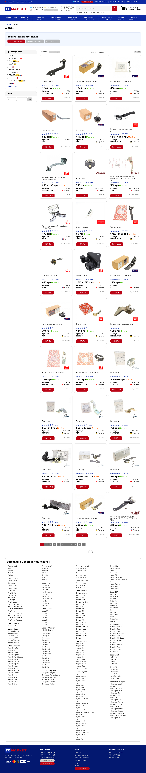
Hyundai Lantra (81, 622)
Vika (10, 83)
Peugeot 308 (80, 653)
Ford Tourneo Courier (15, 606)
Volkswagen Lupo (116, 700)
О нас (77, 766)
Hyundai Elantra (81, 597)
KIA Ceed (113, 599)
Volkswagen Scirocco (117, 709)
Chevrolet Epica (81, 571)
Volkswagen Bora (115, 686)
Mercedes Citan (115, 629)
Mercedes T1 (114, 642)
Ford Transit (12, 611)
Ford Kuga (11, 600)
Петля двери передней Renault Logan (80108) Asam (55, 227)
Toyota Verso (80, 737)
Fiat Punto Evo (47, 599)
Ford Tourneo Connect (15, 604)
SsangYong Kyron (48, 679)
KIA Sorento (114, 614)
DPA (10, 67)
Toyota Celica (80, 694)
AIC (10, 56)
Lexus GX (45, 618)
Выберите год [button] (51, 41)
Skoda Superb (114, 678)
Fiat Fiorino (45, 590)
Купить (48, 98)
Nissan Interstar (13, 631)
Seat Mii (112, 662)
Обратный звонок (51, 10)
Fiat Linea (45, 594)
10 (79, 544)
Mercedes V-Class (116, 645)
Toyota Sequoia (81, 723)
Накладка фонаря (48, 130)
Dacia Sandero (13, 585)
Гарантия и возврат (116, 2)
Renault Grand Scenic (15, 657)
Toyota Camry (80, 690)
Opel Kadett (46, 649)
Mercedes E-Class (116, 631)
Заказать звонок (47, 760)
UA (78, 2)
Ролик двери (80, 178)
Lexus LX (45, 622)
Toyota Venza (80, 735)
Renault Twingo (13, 682)
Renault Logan (13, 666)
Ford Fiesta (12, 593)
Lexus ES (45, 613)
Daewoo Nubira (81, 585)
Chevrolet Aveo (81, 568)
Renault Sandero (13, 673)
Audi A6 (10, 575)
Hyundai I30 (80, 611)
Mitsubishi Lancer (48, 630)
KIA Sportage (114, 619)
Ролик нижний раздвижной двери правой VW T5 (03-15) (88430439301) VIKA (123, 518)
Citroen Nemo (114, 586)
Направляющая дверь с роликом (121, 324)
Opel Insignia (46, 647)
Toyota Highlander (82, 703)
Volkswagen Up (115, 718)
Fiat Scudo (45, 603)
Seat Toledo (114, 664)
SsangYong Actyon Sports (51, 675)
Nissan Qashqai (13, 642)
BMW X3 (44, 577)
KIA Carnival (114, 596)
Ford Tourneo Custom (15, 609)
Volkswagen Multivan (117, 702)
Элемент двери (47, 81)
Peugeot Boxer (81, 664)
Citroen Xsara (114, 589)
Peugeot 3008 (81, 648)
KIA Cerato (113, 601)
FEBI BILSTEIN (14, 69)
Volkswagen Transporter (118, 715)
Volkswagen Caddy (116, 688)
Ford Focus (12, 595)
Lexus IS (45, 620)
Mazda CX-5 (12, 626)
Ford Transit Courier (14, 615)
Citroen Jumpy (115, 584)
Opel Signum (46, 658)
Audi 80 (10, 571)
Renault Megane (13, 670)
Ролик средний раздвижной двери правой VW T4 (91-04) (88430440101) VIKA (123, 178)
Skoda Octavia (115, 674)
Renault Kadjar (13, 659)
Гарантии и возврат (82, 758)
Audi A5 (10, 573)
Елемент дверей (82, 227)
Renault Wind (12, 684)
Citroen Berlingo (115, 568)
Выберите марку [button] (15, 41)
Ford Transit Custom (15, 618)
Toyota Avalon (80, 681)
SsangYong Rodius (48, 684)
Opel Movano (46, 654)
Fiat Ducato (46, 587)
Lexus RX (45, 624)
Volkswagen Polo (115, 706)
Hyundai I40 (80, 613)
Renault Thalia (13, 677)
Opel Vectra (46, 663)
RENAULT (14, 75)
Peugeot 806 (80, 659)
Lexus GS (45, 615)
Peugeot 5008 (81, 655)
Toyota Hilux (80, 705)
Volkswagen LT (114, 697)
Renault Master (13, 668)
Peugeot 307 (80, 650)
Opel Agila (45, 636)
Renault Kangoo (13, 661)
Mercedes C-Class (116, 627)
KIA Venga (113, 621)
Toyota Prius (80, 719)
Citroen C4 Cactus (116, 577)
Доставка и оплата (100, 2)
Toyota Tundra (80, 730)
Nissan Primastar (14, 640)
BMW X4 (44, 580)
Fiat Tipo (45, 605)
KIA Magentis (114, 603)
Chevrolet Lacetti (81, 575)
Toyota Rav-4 (80, 721)
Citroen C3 (113, 573)
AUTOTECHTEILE (14, 58)
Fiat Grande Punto (48, 592)
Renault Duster (13, 652)
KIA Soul (112, 617)
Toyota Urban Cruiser (83, 732)
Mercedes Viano (115, 649)
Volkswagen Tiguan (116, 711)
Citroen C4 (113, 575)
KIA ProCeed (114, 608)
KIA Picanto (113, 605)
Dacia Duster (12, 581)
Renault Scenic (13, 675)
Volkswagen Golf (115, 693)
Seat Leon (113, 659)
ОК (30, 99)
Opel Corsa (45, 645)
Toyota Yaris (80, 739)
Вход (137, 2)
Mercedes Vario (115, 647)
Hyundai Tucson (81, 633)
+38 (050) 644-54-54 (47, 755)
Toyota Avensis (81, 683)
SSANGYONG (15, 81)
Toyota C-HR (80, 687)
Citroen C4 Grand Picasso (118, 580)
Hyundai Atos (80, 595)
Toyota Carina (80, 692)
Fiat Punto (45, 596)
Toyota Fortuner (81, 701)
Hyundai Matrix (81, 624)
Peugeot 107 (80, 644)
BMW (12, 61)
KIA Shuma (113, 612)
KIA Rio (112, 610)
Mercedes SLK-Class (117, 638)
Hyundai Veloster (81, 636)
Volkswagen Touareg (117, 713)
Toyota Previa (80, 717)
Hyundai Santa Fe (82, 627)
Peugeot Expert (81, 666)
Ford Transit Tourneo (15, 620)
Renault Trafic (12, 679)
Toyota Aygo (80, 685)
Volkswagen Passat (116, 704)
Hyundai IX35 (80, 618)
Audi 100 (11, 568)
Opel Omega (46, 656)
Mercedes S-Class (116, 636)
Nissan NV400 (13, 638)
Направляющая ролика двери (86, 81)
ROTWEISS (12, 78)
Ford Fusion (12, 597)
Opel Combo (46, 642)
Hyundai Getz (80, 600)
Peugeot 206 (80, 646)
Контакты (129, 2)
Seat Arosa (113, 657)
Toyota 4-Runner (81, 674)
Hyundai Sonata (81, 629)
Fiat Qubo (45, 601)
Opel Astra (45, 640)
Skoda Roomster (115, 676)
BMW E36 (45, 571)
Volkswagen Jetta (116, 695)
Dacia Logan (12, 583)
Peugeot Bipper (81, 662)
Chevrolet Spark (81, 577)
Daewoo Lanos (81, 583)
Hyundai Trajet (80, 631)
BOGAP (11, 64)
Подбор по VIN (87, 1)
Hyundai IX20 (80, 615)
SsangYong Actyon (48, 673)
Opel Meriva (46, 651)
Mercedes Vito (114, 651)
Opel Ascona (46, 638)
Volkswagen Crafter (116, 691)
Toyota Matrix (80, 714)
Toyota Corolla (80, 696)
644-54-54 (38, 7)
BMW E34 (45, 568)
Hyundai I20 (80, 609)
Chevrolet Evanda (82, 573)
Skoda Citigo (114, 669)
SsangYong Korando (49, 677)
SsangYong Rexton (48, 682)
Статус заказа (82, 768)
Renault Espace (13, 655)
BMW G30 (45, 575)
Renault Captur (13, 648)
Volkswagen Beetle (116, 684)
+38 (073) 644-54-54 (47, 758)
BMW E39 (45, 573)
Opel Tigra (45, 660)
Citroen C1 (113, 571)
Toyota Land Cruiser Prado (85, 712)
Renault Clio (12, 650)
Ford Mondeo (12, 602)
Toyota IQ (79, 708)
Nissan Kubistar (13, 633)
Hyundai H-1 (80, 604)
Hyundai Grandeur (82, 602)
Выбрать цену (116, 147)
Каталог (77, 763)
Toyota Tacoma (81, 728)
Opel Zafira (45, 667)
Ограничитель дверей (50, 275)
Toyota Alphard (81, 676)
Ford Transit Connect (15, 613)
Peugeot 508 (80, 657)
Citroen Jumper (115, 582)
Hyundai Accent (81, 593)
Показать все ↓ (13, 86)
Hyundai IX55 (80, 620)
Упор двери (80, 130)
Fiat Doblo (45, 585)
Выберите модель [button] (34, 41)
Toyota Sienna (80, 726)
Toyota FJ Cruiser (82, 699)
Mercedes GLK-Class (117, 633)
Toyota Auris (80, 678)
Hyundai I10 (79, 606)
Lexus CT (45, 611)
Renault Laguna (13, 664)
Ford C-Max (12, 591)
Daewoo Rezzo (81, 587)
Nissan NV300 (13, 636)
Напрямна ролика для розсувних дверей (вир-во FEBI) (121, 130)
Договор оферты (80, 760)
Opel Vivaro (46, 665)
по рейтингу (54, 52)
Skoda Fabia (114, 672)
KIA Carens (113, 594)
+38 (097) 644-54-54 (47, 752)
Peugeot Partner (81, 668)
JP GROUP (13, 72)
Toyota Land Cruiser (82, 710)
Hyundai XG (80, 638)
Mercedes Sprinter (116, 640)
